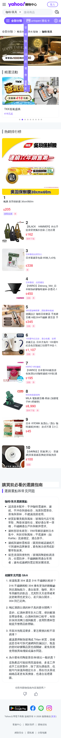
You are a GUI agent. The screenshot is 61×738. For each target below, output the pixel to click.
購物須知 (42, 724)
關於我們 (29, 724)
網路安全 (19, 732)
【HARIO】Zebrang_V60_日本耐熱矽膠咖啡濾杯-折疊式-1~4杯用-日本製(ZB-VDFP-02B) (42, 287)
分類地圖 (42, 732)
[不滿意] (25, 694)
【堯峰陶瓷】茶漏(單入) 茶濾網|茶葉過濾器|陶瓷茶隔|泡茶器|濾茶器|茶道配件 (42, 453)
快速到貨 (25, 41)
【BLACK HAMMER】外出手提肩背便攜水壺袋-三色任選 (42, 228)
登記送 (25, 28)
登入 (52, 4)
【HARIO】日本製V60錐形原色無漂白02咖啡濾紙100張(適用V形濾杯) (41, 371)
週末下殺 (25, 68)
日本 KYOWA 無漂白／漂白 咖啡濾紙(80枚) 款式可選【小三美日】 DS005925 (42, 424)
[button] (30, 63)
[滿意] (36, 694)
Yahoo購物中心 (22, 4)
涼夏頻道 (25, 55)
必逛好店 (25, 62)
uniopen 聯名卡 (40, 21)
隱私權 (30, 732)
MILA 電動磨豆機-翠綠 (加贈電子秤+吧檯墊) (42, 399)
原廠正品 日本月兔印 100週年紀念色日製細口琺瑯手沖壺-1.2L (42, 343)
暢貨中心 (25, 35)
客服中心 (17, 724)
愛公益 (25, 82)
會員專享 (25, 75)
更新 (53, 716)
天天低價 (25, 48)
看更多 (25, 88)
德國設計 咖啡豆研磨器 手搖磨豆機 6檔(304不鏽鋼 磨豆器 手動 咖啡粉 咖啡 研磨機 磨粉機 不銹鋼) (42, 315)
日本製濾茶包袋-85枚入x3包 (41, 257)
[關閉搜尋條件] (20, 12)
